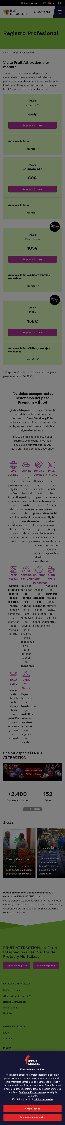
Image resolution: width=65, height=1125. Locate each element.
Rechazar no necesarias (32, 1117)
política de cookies (43, 1099)
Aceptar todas (32, 1108)
